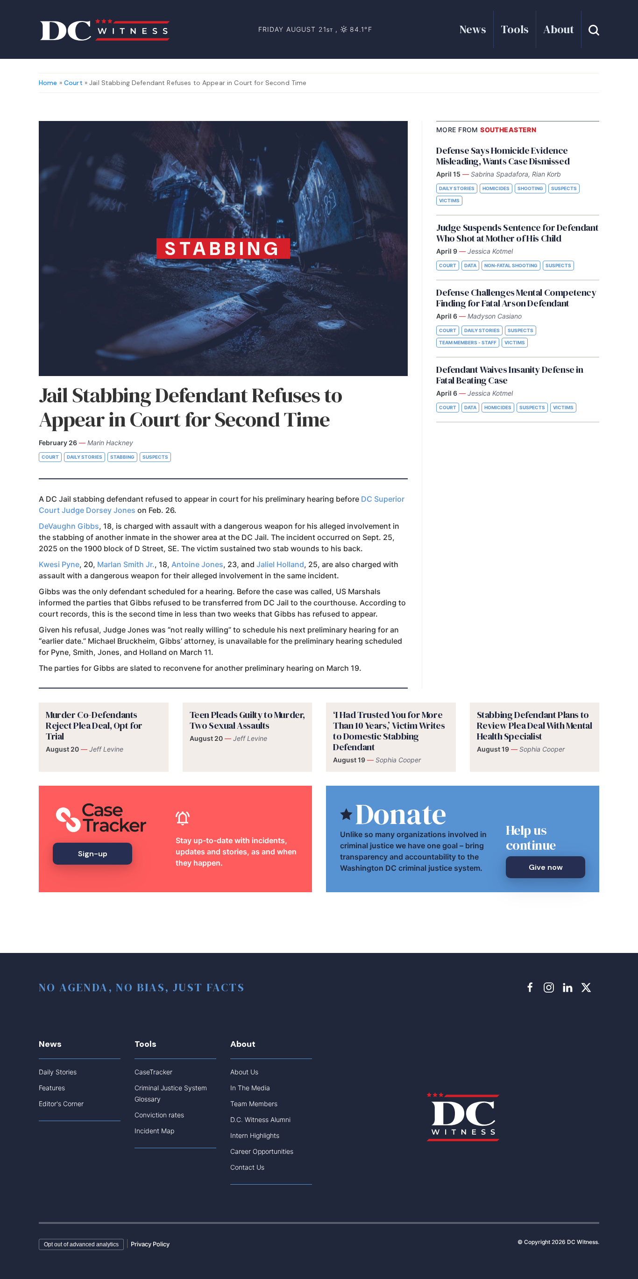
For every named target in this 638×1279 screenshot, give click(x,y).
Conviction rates (159, 1115)
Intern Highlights (254, 1135)
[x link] (588, 987)
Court (73, 82)
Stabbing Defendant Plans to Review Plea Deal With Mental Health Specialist (534, 725)
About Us (244, 1072)
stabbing (122, 457)
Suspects (155, 457)
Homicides (496, 188)
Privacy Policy (150, 1244)
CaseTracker (153, 1072)
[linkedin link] (569, 987)
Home (48, 82)
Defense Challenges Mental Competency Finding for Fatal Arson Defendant (516, 298)
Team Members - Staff (467, 342)
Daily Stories (84, 457)
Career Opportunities (261, 1151)
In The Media (250, 1088)
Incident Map (154, 1131)
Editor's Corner (61, 1104)
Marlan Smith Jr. (126, 564)
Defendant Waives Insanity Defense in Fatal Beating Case (509, 375)
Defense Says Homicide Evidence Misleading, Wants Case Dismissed (502, 156)
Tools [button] (515, 29)
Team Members (253, 1104)
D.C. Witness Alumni (260, 1119)
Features (52, 1088)
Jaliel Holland (280, 564)
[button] (593, 29)
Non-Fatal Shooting (511, 265)
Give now (546, 867)
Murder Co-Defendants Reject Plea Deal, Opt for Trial (94, 725)
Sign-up (92, 854)
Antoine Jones (197, 564)
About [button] (558, 29)
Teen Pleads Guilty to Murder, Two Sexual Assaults (247, 720)
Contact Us (247, 1167)
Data (470, 265)
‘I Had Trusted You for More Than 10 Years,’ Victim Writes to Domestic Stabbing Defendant (389, 730)
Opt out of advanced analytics (81, 1244)
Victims (449, 200)
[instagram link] (550, 987)
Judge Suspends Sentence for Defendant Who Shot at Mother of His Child (517, 233)
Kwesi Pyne (59, 564)
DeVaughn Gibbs (69, 526)
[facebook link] (532, 987)
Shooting (530, 188)
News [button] (473, 29)
